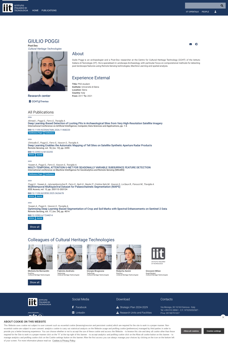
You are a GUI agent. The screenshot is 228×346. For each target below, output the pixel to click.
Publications (49, 10)
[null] (196, 44)
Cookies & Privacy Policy (63, 340)
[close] (223, 317)
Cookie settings (214, 331)
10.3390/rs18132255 (40, 152)
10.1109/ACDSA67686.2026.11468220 (49, 130)
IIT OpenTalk (192, 12)
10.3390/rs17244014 (40, 215)
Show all (34, 226)
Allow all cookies (191, 331)
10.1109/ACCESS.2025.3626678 (46, 193)
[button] (190, 44)
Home (35, 10)
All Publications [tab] (41, 112)
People (205, 12)
